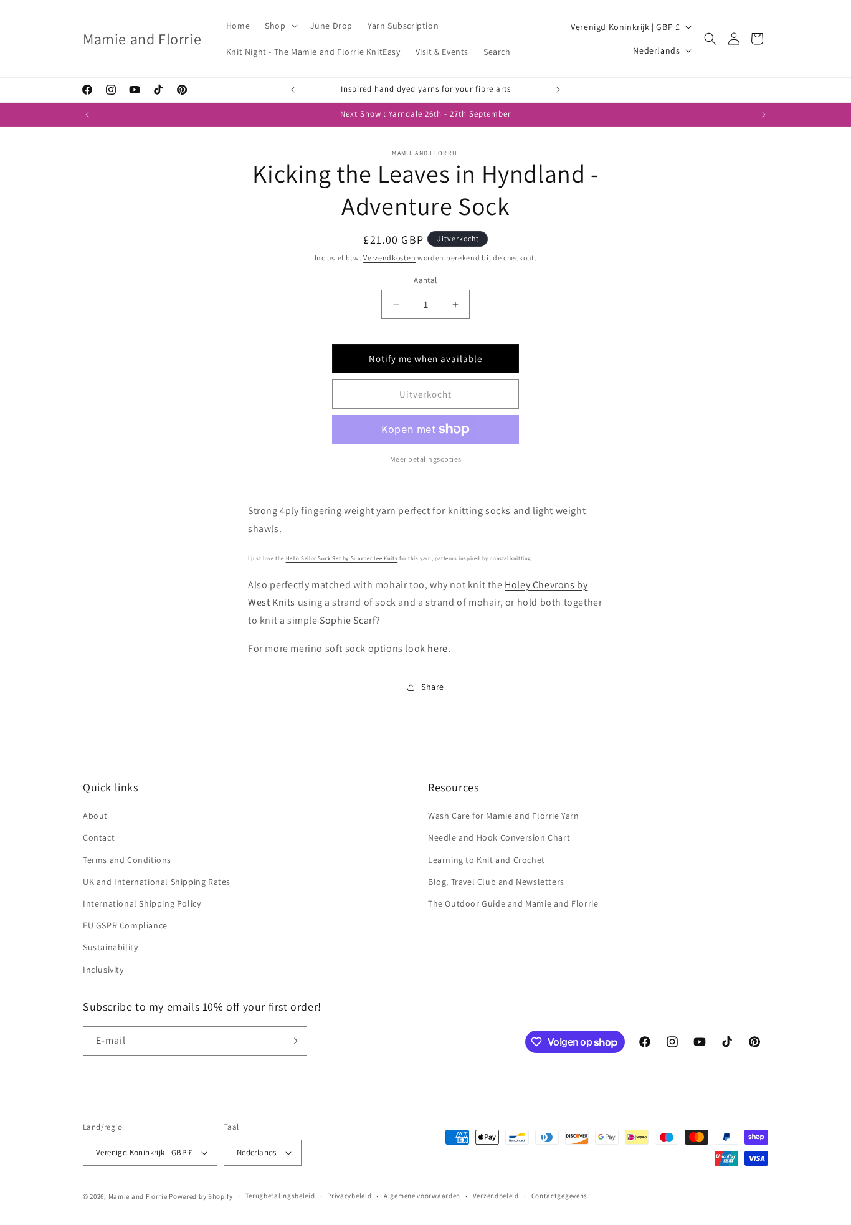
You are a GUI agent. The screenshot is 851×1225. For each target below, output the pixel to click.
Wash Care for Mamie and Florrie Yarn (503, 815)
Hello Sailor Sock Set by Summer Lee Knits (342, 558)
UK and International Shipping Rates (157, 881)
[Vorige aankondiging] (293, 90)
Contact (99, 837)
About (95, 815)
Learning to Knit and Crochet (486, 859)
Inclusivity (103, 969)
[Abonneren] (293, 1041)
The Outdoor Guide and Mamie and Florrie (513, 903)
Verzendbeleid (496, 1195)
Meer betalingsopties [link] (426, 459)
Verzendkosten (389, 257)
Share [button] (432, 686)
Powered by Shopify (201, 1196)
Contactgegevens (559, 1195)
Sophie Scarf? (350, 620)
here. (438, 648)
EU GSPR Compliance (125, 925)
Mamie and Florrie (138, 1196)
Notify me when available (425, 359)
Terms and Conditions (127, 859)
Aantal (425, 280)
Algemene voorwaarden (422, 1195)
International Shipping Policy (142, 903)
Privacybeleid (349, 1195)
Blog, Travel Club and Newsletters (496, 881)
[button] (279, 25)
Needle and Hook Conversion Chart (499, 837)
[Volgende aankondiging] (558, 90)
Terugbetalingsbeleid (280, 1195)
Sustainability (110, 947)
